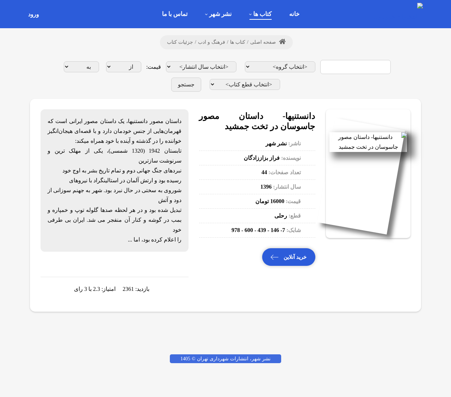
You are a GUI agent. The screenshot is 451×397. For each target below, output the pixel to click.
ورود (33, 14)
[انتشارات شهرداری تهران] (396, 14)
